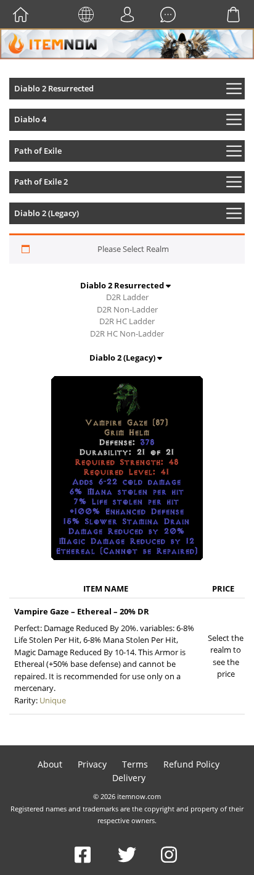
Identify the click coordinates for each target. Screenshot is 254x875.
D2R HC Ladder (127, 321)
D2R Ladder (127, 297)
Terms (135, 764)
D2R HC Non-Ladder (127, 333)
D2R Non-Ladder (127, 309)
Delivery (128, 778)
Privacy (92, 764)
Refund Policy (191, 764)
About (50, 764)
